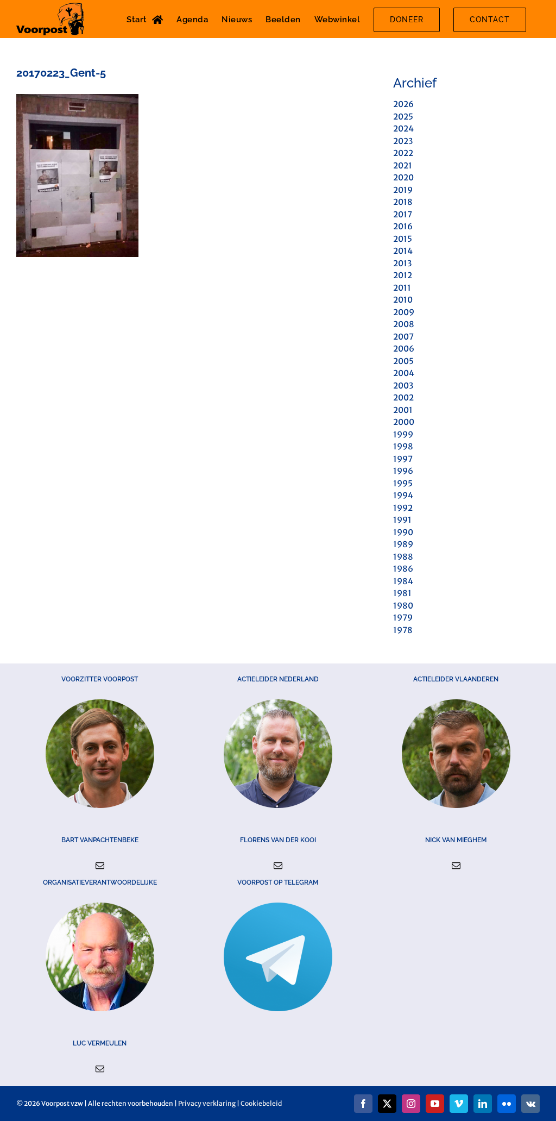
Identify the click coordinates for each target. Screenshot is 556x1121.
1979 (403, 617)
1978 (403, 630)
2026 (403, 104)
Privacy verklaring (207, 1103)
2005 (403, 361)
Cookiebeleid (261, 1103)
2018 (403, 202)
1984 (403, 581)
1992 (403, 508)
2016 (403, 226)
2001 (403, 410)
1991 (402, 520)
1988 (403, 557)
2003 (403, 385)
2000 (403, 422)
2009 (403, 312)
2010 (403, 300)
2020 (403, 177)
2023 (403, 141)
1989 (403, 544)
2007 (403, 336)
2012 (402, 275)
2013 (402, 263)
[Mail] (100, 865)
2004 (403, 373)
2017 (402, 214)
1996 (403, 471)
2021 (402, 165)
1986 (403, 568)
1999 (403, 434)
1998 (403, 446)
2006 (403, 348)
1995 (403, 483)
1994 (403, 495)
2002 (403, 397)
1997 (403, 459)
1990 (403, 532)
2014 (403, 251)
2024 (403, 128)
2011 (402, 288)
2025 (403, 116)
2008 (403, 324)
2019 (403, 190)
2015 (402, 239)
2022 (403, 153)
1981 (402, 593)
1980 (403, 605)
